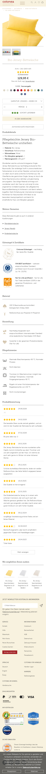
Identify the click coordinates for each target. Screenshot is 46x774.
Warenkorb (5, 634)
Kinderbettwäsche (11, 233)
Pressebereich (28, 655)
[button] (22, 3)
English (4, 671)
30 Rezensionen (23, 74)
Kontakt (4, 626)
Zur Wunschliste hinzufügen (23, 127)
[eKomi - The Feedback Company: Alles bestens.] (13, 718)
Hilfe (3, 630)
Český (4, 675)
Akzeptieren (11, 771)
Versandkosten (30, 81)
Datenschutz (28, 638)
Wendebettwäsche (11, 223)
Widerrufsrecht (29, 647)
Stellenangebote (29, 676)
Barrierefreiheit (29, 630)
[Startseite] (8, 3)
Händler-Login (28, 667)
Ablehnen (34, 771)
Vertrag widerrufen (10, 652)
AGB (25, 634)
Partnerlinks (28, 651)
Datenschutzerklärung (31, 767)
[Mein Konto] (35, 2)
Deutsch (5, 667)
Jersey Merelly (9, 228)
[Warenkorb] (42, 2)
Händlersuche (6, 685)
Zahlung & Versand (30, 643)
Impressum (27, 626)
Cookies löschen (7, 647)
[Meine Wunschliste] (39, 2)
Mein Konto (6, 638)
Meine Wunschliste (8, 643)
